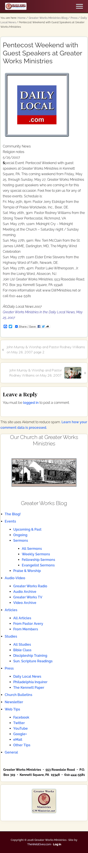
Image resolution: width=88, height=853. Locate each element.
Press (9, 668)
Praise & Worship (27, 571)
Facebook (21, 717)
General (11, 752)
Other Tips (21, 745)
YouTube (20, 728)
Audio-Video (15, 578)
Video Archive (24, 603)
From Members (25, 629)
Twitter (19, 723)
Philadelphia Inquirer (30, 682)
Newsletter (14, 702)
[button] (79, 6)
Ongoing (20, 535)
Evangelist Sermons (38, 565)
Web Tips (12, 709)
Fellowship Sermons (38, 560)
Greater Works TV (27, 597)
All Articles (22, 618)
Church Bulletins (18, 695)
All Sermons (32, 549)
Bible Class (22, 650)
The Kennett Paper (28, 688)
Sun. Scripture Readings (33, 661)
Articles (11, 610)
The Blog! (13, 514)
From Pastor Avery (28, 624)
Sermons (20, 540)
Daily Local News (27, 676)
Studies (11, 636)
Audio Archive (24, 592)
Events (10, 521)
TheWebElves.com (39, 844)
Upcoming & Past (27, 529)
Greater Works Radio (30, 586)
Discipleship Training (30, 656)
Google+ (20, 734)
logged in (31, 403)
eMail (17, 740)
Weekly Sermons (36, 554)
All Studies (22, 644)
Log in (57, 844)
